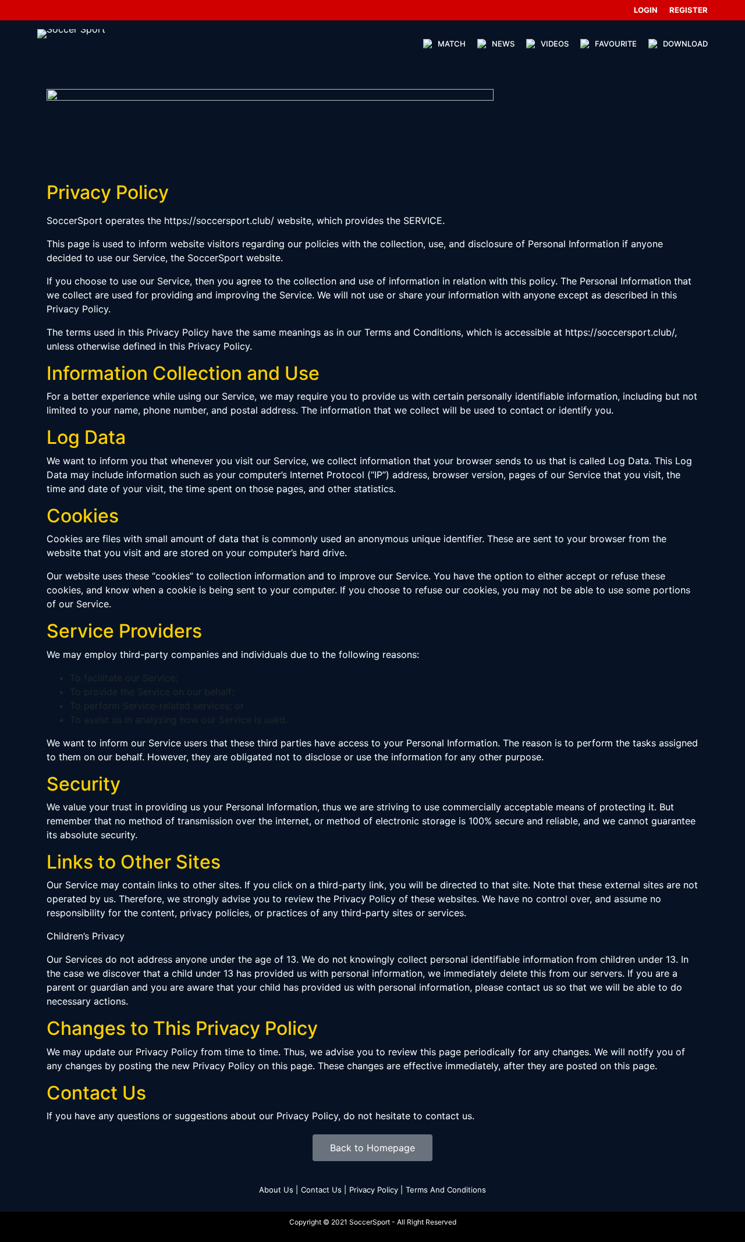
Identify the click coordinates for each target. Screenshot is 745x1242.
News (503, 43)
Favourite (616, 43)
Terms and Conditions (446, 1189)
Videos (555, 43)
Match (452, 43)
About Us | (278, 1189)
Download (685, 43)
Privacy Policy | (376, 1189)
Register (688, 10)
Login (646, 10)
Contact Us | (323, 1189)
